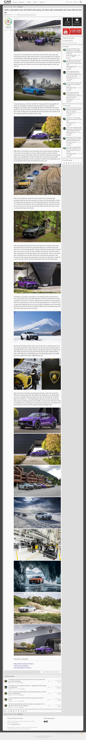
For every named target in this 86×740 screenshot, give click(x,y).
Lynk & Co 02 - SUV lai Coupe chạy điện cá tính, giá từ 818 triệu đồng (74, 119)
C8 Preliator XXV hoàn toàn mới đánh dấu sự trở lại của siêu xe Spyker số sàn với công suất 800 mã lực (74, 62)
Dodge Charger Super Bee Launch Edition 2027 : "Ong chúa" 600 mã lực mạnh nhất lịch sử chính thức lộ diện (73, 95)
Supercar (10, 682)
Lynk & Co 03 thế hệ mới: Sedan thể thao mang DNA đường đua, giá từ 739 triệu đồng (73, 109)
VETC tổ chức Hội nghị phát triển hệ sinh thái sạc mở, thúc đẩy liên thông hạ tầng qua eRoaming (73, 129)
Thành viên (42, 2)
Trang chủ (15, 2)
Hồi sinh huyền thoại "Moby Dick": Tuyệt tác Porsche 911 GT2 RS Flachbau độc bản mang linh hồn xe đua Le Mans (73, 74)
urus (30, 14)
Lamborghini (21, 682)
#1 (60, 18)
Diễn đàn (29, 2)
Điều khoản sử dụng (59, 733)
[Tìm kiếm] (81, 2)
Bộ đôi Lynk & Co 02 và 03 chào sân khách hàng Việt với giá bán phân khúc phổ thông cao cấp (73, 139)
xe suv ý (33, 14)
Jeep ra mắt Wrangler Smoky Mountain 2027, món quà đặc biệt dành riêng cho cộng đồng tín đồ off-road (74, 51)
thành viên (67, 23)
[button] (22, 2)
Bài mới (35, 2)
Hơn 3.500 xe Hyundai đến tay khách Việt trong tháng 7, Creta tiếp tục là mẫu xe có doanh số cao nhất (73, 149)
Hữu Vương (10, 688)
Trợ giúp (74, 733)
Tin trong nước (66, 106)
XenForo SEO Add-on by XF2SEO (43, 737)
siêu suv (26, 14)
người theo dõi (77, 23)
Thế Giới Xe (68, 58)
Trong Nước (68, 115)
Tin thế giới (66, 46)
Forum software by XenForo (43, 736)
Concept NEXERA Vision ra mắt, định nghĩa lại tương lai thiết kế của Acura (73, 84)
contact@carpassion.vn (15, 724)
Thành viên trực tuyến (68, 38)
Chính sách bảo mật (68, 733)
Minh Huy (7, 14)
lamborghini (21, 14)
